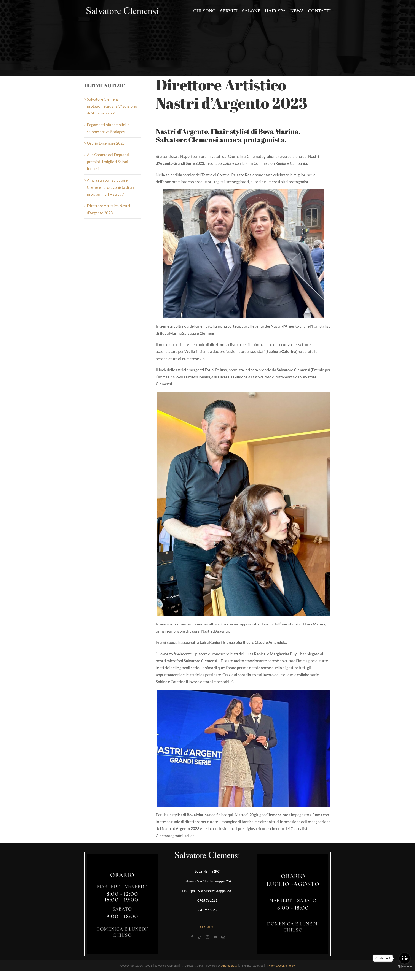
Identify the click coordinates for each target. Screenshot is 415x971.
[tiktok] (199, 937)
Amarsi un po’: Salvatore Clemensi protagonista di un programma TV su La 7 (110, 187)
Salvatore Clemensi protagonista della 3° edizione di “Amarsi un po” (112, 106)
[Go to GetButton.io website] (405, 966)
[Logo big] (122, 8)
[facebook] (192, 937)
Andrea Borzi (229, 965)
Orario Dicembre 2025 (106, 143)
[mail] (223, 937)
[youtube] (215, 937)
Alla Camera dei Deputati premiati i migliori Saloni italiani (108, 161)
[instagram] (207, 937)
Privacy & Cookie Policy (280, 965)
